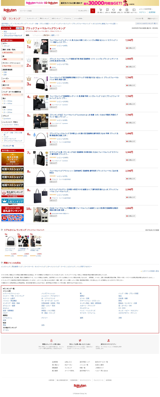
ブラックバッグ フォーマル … (10, 249)
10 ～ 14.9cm (8, 103)
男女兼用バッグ (17, 266)
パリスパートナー (56, 86)
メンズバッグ (5, 266)
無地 (5, 59)
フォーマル (7, 66)
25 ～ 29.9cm (8, 112)
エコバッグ (71, 266)
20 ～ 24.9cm (8, 110)
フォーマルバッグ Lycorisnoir (60, 104)
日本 (5, 75)
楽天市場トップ (7, 24)
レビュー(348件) (62, 157)
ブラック (7, 46)
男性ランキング (44, 18)
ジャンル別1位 (78, 18)
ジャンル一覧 (139, 18)
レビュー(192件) (62, 101)
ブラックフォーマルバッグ (81, 24)
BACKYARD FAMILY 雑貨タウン (60, 213)
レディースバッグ (64, 24)
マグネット (7, 95)
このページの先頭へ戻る (150, 271)
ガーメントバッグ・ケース (56, 266)
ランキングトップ (32, 18)
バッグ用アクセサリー (84, 266)
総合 (5, 31)
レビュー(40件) (62, 45)
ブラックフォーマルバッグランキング (45, 28)
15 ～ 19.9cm (8, 101)
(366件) (25, 256)
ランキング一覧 (8, 146)
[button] (107, 10)
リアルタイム (67, 18)
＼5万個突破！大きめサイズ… (23, 249)
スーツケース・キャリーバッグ (35, 266)
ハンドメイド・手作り (11, 125)
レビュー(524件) (62, 83)
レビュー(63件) (62, 120)
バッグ (53, 24)
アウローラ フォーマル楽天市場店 (61, 142)
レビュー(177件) (62, 64)
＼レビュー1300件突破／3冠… (35, 249)
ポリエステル (8, 52)
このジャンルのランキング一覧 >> (147, 23)
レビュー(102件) (62, 195)
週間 (52, 35)
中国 (5, 72)
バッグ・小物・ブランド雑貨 (39, 24)
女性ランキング (56, 18)
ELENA (54, 48)
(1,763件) (38, 256)
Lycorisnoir (7, 118)
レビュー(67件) (62, 176)
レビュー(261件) (62, 139)
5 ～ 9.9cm (7, 88)
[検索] (92, 10)
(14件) (12, 256)
